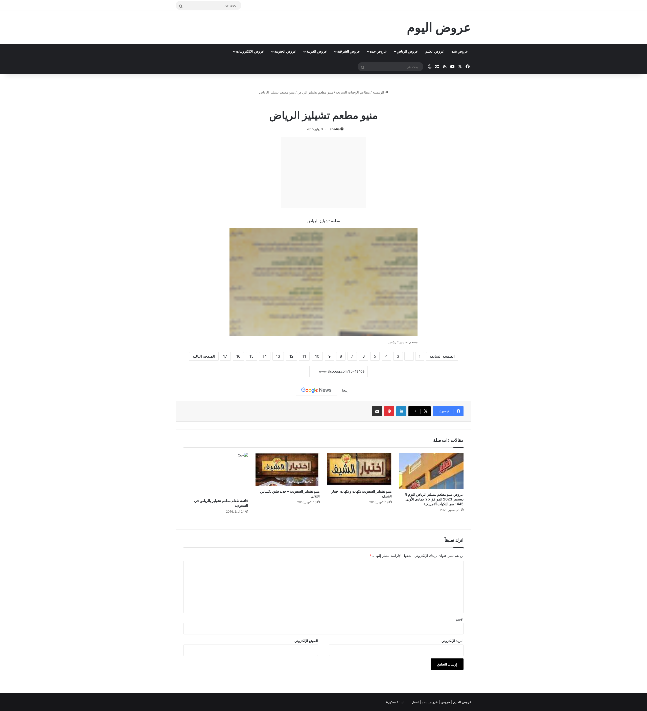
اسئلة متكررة (395, 702)
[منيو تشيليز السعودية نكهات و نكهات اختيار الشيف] (359, 469)
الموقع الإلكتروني (306, 641)
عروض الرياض (407, 51)
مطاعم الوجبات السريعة (353, 92)
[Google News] (316, 390)
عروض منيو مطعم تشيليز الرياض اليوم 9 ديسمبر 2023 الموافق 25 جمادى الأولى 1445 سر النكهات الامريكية (434, 499)
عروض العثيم (434, 51)
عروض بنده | (429, 702)
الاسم (460, 619)
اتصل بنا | (412, 702)
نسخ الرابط (294, 371)
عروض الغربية (316, 51)
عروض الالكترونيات (250, 51)
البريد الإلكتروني (453, 641)
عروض (445, 702)
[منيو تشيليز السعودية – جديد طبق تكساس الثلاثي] (288, 469)
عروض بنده (459, 51)
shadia (335, 129)
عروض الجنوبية (285, 51)
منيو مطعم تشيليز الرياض (315, 92)
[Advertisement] (323, 172)
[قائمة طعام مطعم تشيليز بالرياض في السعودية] (215, 474)
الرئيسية (379, 92)
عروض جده (378, 51)
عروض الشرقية (348, 51)
